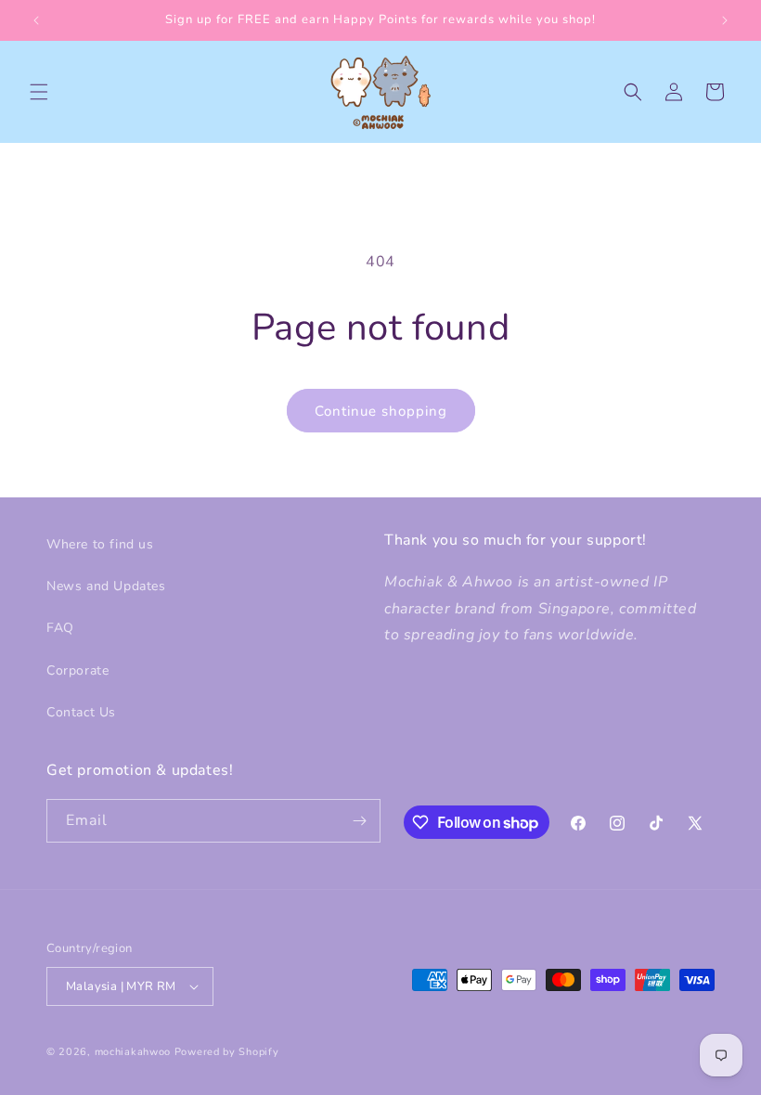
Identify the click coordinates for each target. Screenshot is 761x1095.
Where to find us (100, 544)
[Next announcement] (724, 20)
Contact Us (81, 712)
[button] (39, 91)
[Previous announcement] (36, 20)
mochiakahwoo (133, 1052)
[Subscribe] (359, 821)
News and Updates (106, 586)
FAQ (60, 628)
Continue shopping (381, 411)
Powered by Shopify (226, 1052)
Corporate (77, 670)
